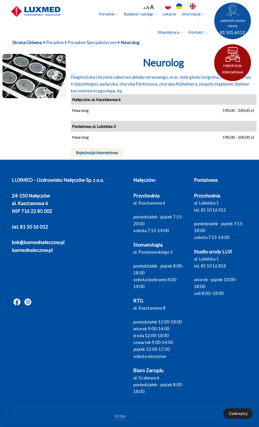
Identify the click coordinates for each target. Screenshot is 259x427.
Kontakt (195, 32)
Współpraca (168, 32)
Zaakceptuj (238, 413)
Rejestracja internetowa (97, 152)
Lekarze (169, 13)
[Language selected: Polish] (187, 6)
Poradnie (107, 13)
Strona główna (27, 42)
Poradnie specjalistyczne (92, 42)
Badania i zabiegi (138, 13)
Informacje (191, 13)
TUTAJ (119, 416)
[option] (180, 6)
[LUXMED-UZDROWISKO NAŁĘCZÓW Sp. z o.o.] (36, 11)
